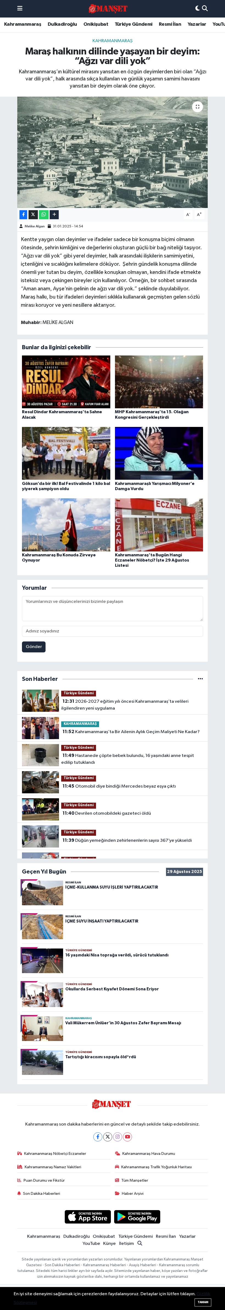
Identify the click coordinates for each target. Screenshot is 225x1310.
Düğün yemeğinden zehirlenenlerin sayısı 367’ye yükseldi (127, 840)
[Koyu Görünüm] (197, 8)
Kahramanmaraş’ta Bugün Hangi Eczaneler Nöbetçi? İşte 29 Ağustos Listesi (152, 560)
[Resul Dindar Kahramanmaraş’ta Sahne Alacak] (66, 382)
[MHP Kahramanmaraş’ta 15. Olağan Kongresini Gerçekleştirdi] (159, 382)
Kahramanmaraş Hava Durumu (148, 1154)
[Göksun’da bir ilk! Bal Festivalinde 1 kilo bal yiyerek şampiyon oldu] (66, 453)
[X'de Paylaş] (33, 214)
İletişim (126, 1243)
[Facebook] (97, 1136)
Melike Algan (35, 226)
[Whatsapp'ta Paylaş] (44, 214)
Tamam (203, 1302)
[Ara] (205, 8)
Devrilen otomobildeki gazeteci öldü (107, 813)
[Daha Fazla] (54, 214)
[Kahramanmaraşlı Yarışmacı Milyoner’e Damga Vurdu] (159, 453)
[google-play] (137, 1216)
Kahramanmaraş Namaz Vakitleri (53, 1167)
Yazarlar (197, 24)
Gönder (34, 646)
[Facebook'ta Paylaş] (23, 214)
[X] (107, 1136)
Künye (109, 1243)
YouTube (91, 1243)
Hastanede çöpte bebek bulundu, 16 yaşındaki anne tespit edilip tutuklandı (127, 759)
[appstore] (87, 1216)
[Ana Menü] (19, 8)
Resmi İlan (170, 24)
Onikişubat (95, 24)
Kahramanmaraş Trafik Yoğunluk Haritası (156, 1167)
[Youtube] (127, 1136)
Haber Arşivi (133, 1194)
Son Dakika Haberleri (41, 1194)
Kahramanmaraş (22, 24)
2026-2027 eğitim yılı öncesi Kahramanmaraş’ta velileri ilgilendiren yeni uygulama (124, 705)
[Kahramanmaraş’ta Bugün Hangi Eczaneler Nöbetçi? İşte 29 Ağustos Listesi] (159, 524)
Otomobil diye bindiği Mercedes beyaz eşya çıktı (119, 786)
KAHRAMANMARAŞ (112, 41)
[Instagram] (117, 1136)
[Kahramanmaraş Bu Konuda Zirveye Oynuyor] (66, 524)
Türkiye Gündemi (134, 24)
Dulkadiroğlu (62, 24)
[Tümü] (200, 679)
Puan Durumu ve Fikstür (44, 1180)
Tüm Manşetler (134, 1180)
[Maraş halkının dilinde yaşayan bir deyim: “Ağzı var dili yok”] (112, 152)
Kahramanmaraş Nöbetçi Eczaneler (55, 1154)
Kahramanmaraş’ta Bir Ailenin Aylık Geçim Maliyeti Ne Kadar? (131, 731)
